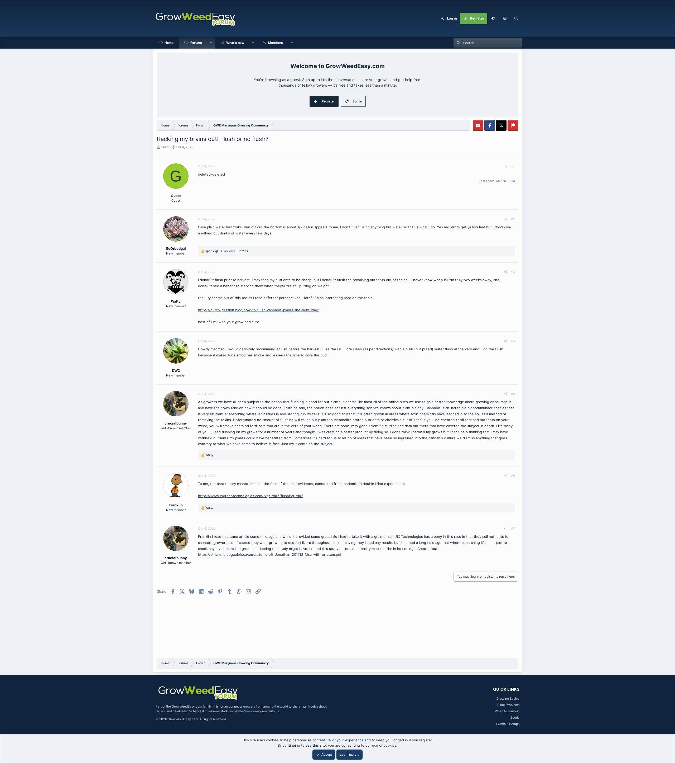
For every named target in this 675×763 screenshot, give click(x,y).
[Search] (516, 18)
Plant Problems (508, 705)
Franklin (204, 536)
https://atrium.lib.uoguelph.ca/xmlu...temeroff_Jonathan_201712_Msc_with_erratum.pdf (269, 554)
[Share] (506, 166)
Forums (196, 43)
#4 (513, 341)
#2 (513, 219)
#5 (513, 394)
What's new (235, 43)
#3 (513, 272)
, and (226, 251)
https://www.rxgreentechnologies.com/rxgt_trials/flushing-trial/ (250, 496)
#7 (513, 528)
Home (169, 43)
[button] (504, 18)
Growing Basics (507, 698)
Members (275, 43)
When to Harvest (507, 711)
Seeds (514, 717)
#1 (513, 166)
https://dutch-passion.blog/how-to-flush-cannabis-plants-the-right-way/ (258, 310)
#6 (513, 476)
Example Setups (507, 724)
